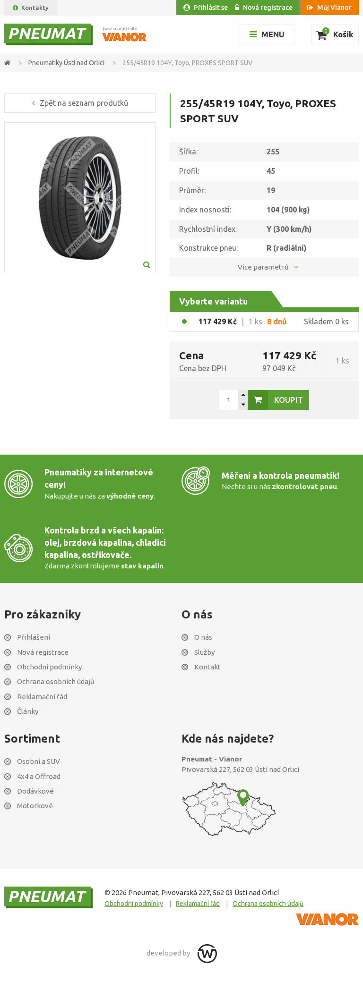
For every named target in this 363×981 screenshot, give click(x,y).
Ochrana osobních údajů (56, 681)
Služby (204, 652)
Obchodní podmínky (49, 667)
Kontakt (207, 667)
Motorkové (35, 806)
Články (27, 711)
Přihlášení (33, 637)
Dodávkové (35, 791)
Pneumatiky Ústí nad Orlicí (67, 63)
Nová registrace (268, 7)
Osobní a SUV (38, 761)
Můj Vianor (334, 7)
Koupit (288, 399)
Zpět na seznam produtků (84, 103)
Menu (273, 34)
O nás (203, 637)
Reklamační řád (42, 697)
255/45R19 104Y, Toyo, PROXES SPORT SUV (187, 63)
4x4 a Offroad (38, 776)
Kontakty (35, 7)
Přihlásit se (211, 7)
